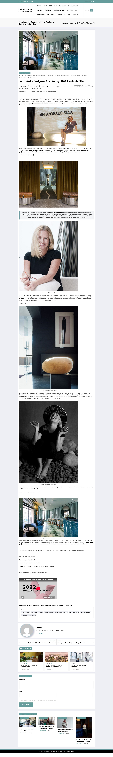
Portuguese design (65, 75)
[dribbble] (90, 1)
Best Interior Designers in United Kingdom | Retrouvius (29, 666)
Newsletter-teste (72, 10)
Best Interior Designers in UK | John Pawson (65, 730)
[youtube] (93, 1)
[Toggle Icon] (91, 10)
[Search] (86, 10)
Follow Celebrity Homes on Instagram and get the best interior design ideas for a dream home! (45, 605)
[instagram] (91, 1)
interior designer (39, 75)
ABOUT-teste (53, 6)
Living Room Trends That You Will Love (29, 563)
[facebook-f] (86, 1)
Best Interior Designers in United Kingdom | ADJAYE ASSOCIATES (54, 666)
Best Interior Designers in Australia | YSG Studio (83, 740)
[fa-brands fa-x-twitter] (88, 1)
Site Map (75, 14)
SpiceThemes (71, 751)
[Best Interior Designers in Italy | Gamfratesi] (81, 657)
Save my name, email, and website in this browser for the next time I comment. (39, 700)
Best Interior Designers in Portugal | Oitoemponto (46, 727)
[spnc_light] (88, 10)
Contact (39, 10)
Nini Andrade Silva (57, 75)
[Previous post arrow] (19, 642)
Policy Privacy (51, 14)
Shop (69, 14)
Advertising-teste (73, 6)
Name (20, 691)
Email (58, 691)
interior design (23, 75)
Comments (22, 679)
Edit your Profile (58, 630)
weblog (85, 75)
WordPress (54, 751)
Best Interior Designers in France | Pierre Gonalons (27, 730)
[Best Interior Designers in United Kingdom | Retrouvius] (31, 657)
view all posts (39, 633)
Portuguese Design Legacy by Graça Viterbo (71, 643)
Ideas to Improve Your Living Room (28, 560)
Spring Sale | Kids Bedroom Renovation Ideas (41, 643)
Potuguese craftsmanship (74, 75)
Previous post (52, 641)
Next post (60, 641)
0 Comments (32, 77)
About (45, 6)
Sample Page (61, 14)
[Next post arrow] (93, 642)
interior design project (31, 75)
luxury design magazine (48, 75)
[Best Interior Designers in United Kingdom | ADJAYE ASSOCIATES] (56, 657)
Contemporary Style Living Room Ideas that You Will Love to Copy (36, 566)
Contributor (48, 10)
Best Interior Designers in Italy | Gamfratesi (78, 666)
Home (39, 6)
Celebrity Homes (26, 9)
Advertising (62, 6)
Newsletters (40, 14)
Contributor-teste (59, 10)
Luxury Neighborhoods (24, 73)
